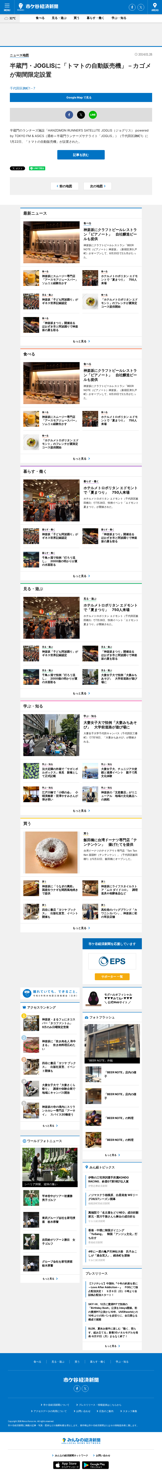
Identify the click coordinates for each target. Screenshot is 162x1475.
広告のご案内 (106, 1411)
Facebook (132, 7)
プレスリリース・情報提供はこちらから (100, 1404)
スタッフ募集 (130, 1411)
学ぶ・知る (119, 18)
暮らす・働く (96, 18)
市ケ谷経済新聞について (56, 1404)
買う (77, 18)
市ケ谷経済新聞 (37, 7)
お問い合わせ (83, 1411)
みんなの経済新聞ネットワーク (81, 1441)
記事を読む (81, 155)
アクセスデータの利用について (50, 1411)
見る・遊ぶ (59, 18)
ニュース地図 (19, 55)
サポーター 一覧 (112, 976)
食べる (40, 18)
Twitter (141, 7)
